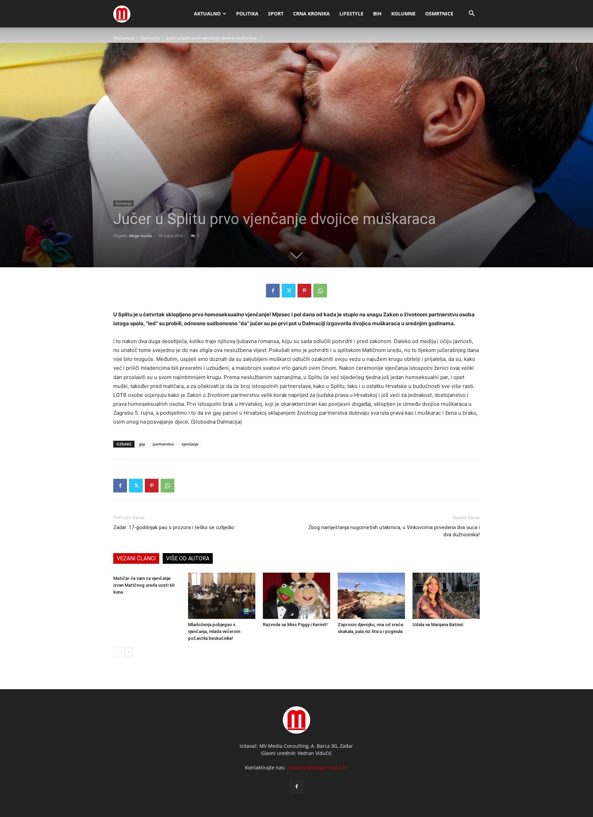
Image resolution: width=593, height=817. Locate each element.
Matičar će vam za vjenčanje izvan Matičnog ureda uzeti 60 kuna (143, 585)
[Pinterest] (304, 290)
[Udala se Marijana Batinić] (446, 596)
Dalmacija (150, 38)
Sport (275, 13)
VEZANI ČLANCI (136, 558)
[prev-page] (117, 652)
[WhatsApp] (320, 290)
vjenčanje (190, 444)
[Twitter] (288, 290)
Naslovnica (123, 38)
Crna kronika (311, 13)
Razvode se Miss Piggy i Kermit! (295, 624)
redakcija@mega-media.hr (317, 767)
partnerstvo (163, 444)
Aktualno (207, 13)
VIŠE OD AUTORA (187, 558)
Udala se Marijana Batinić (438, 624)
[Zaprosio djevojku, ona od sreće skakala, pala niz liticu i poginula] (371, 596)
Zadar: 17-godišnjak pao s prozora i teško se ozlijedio (173, 527)
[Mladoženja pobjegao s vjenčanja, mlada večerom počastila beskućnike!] (221, 596)
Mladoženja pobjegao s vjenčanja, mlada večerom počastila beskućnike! (214, 631)
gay (142, 444)
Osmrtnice (439, 13)
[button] (471, 14)
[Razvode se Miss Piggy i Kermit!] (296, 596)
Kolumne (403, 13)
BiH (377, 13)
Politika (247, 13)
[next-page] (128, 652)
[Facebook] (273, 290)
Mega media (140, 235)
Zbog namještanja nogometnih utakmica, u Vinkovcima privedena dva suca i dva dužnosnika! (394, 531)
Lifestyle (351, 13)
